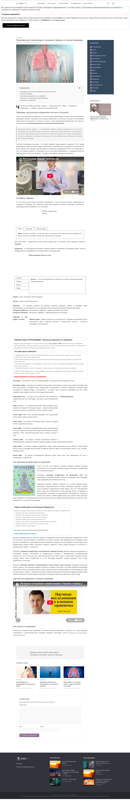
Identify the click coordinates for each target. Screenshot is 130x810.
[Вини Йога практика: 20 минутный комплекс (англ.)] (88, 764)
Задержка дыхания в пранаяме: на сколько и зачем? (49, 684)
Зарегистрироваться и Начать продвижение (30, 376)
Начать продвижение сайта (16, 25)
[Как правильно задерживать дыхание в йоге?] (26, 672)
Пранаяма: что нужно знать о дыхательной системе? (72, 684)
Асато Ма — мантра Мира (69, 779)
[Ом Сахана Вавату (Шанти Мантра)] (55, 764)
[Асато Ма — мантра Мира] (55, 782)
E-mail (42, 726)
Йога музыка (51, 3)
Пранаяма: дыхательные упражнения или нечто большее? (38, 91)
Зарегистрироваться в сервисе (25, 533)
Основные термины (26, 94)
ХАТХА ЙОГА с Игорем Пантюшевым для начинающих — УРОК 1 (70, 772)
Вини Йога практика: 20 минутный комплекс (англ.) (103, 762)
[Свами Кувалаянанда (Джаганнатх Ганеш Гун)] (100, 109)
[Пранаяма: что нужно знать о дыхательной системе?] (74, 672)
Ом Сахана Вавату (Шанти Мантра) (69, 762)
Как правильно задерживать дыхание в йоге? (25, 684)
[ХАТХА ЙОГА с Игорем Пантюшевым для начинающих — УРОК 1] (55, 773)
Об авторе (19, 763)
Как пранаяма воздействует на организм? (33, 96)
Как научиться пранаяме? (28, 100)
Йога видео (41, 3)
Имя (20, 726)
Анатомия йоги (76, 3)
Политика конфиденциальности (25, 767)
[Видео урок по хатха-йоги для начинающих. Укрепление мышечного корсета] (88, 782)
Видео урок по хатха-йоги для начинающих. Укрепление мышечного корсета (104, 781)
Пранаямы (19, 37)
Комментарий (23, 705)
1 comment (98, 765)
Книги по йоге (88, 3)
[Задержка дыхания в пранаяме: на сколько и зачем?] (50, 672)
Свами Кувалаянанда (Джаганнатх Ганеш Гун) (99, 118)
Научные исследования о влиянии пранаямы (34, 98)
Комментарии (99, 774)
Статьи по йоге (63, 3)
